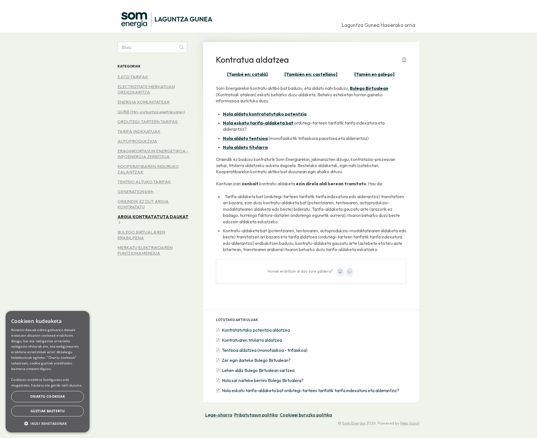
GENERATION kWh (135, 191)
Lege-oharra (218, 415)
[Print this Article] (404, 60)
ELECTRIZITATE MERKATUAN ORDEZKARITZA (146, 89)
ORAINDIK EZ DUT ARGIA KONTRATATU (143, 204)
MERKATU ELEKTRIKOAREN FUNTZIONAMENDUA (145, 250)
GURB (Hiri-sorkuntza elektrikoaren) (151, 111)
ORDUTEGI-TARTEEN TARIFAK (147, 121)
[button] (47, 423)
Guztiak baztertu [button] (47, 411)
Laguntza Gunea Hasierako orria (378, 25)
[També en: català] (247, 74)
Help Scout (410, 423)
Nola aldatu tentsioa (245, 138)
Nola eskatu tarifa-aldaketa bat (258, 123)
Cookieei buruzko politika (306, 415)
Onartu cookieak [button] (47, 396)
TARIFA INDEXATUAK (139, 131)
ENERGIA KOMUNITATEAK (143, 102)
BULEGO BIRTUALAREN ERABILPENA (141, 234)
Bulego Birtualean (369, 88)
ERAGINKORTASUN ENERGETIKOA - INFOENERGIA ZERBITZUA (153, 153)
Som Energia (353, 423)
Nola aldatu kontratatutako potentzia (265, 114)
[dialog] (48, 371)
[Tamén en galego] (374, 74)
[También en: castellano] (311, 74)
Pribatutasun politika (256, 415)
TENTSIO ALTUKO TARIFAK (144, 181)
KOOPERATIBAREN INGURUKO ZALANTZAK (148, 169)
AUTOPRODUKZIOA (137, 141)
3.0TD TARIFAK (132, 76)
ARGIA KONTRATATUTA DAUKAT (153, 216)
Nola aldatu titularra (245, 147)
